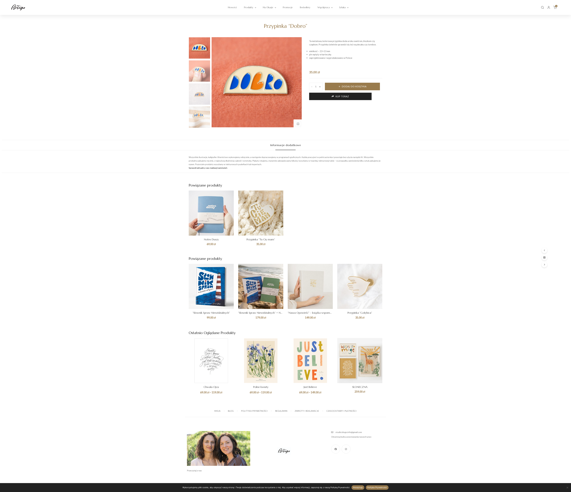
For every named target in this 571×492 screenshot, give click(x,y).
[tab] (285, 145)
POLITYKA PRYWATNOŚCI (254, 411)
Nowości (232, 7)
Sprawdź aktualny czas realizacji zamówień (208, 168)
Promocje (288, 7)
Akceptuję (358, 487)
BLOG (231, 411)
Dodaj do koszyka (354, 86)
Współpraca (323, 7)
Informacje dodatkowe (285, 145)
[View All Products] (544, 257)
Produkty (248, 7)
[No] (567, 487)
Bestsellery (305, 7)
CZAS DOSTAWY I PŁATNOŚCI (341, 411)
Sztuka (342, 7)
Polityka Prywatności (377, 487)
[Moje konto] (548, 7)
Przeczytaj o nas (194, 470)
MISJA (217, 411)
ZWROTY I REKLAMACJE (307, 411)
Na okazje (268, 7)
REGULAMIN (281, 411)
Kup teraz (342, 96)
